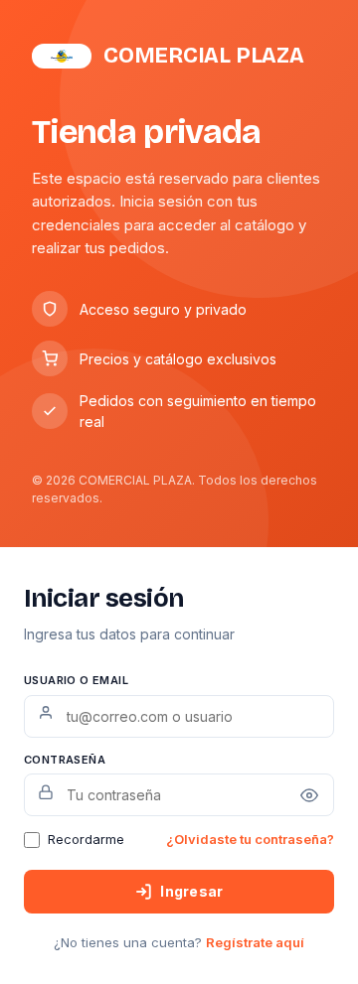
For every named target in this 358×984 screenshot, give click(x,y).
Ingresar (191, 891)
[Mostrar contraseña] (309, 795)
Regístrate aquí (255, 942)
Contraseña (64, 760)
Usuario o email (76, 680)
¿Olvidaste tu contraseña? (250, 839)
